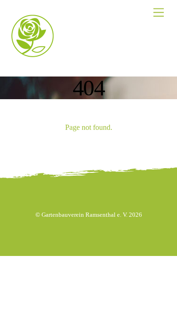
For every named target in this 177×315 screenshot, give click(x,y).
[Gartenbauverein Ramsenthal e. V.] (32, 52)
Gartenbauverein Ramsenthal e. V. (84, 214)
